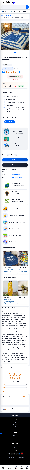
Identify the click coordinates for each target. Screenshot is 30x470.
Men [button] (13, 11)
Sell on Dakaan (15, 424)
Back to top (15, 415)
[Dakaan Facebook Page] (9, 454)
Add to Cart (15, 159)
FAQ (14, 447)
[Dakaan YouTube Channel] (22, 454)
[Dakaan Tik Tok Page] (17, 454)
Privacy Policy (15, 435)
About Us (15, 422)
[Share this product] (26, 23)
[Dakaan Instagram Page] (12, 454)
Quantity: (4, 155)
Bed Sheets (8, 15)
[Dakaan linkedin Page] (19, 454)
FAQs (23, 459)
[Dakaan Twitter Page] (14, 454)
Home (2, 15)
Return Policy (14, 438)
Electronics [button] (23, 11)
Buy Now (15, 165)
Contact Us (14, 446)
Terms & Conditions (15, 436)
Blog (15, 426)
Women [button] (5, 11)
